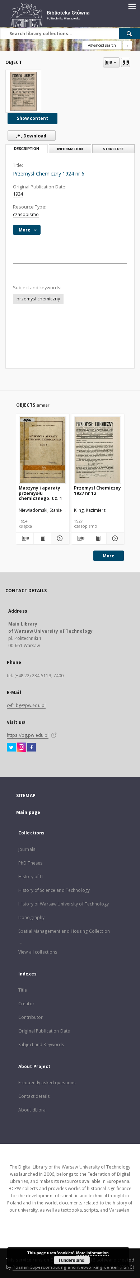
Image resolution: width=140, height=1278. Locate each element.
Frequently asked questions (46, 1083)
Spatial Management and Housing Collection (64, 931)
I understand (71, 1260)
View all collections (37, 952)
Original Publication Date (44, 1031)
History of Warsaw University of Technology (63, 904)
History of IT (31, 877)
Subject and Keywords (41, 1044)
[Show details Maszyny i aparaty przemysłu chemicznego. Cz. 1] (58, 538)
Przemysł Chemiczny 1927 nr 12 (97, 490)
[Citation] (125, 62)
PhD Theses (30, 863)
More (109, 556)
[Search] (129, 33)
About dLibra (32, 1110)
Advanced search (102, 45)
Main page (28, 812)
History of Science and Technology (54, 890)
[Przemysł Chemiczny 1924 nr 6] (23, 91)
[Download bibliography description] (24, 538)
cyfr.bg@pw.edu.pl (26, 705)
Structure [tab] (113, 148)
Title (22, 990)
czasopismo (26, 214)
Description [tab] (26, 148)
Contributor (30, 1017)
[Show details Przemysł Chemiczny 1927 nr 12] (114, 538)
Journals (26, 849)
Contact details (34, 1096)
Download (34, 136)
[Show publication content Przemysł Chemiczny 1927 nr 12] (97, 538)
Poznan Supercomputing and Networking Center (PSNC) (73, 1267)
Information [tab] (70, 148)
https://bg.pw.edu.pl (27, 735)
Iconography (31, 917)
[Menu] (131, 5)
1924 (18, 194)
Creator (26, 1004)
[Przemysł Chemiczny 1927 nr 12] (97, 450)
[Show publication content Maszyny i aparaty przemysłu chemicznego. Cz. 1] (42, 538)
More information (92, 1252)
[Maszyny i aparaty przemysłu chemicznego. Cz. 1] (42, 450)
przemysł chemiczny (38, 299)
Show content (32, 118)
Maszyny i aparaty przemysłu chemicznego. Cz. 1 (40, 493)
